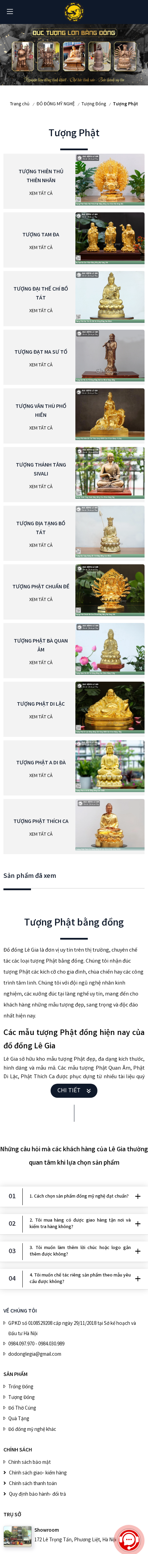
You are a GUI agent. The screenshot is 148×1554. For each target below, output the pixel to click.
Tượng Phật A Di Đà (41, 763)
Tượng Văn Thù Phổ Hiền (40, 411)
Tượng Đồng (94, 104)
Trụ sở (12, 1515)
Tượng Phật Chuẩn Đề (41, 587)
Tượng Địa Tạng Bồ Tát (40, 528)
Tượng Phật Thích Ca (40, 822)
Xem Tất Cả (41, 193)
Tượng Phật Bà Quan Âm (41, 645)
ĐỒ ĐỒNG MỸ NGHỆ (55, 104)
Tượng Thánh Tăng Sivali (41, 469)
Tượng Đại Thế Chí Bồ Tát (40, 293)
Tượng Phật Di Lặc (41, 704)
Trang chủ (20, 104)
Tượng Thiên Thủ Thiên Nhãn (41, 176)
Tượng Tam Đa (40, 235)
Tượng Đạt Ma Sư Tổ (40, 352)
